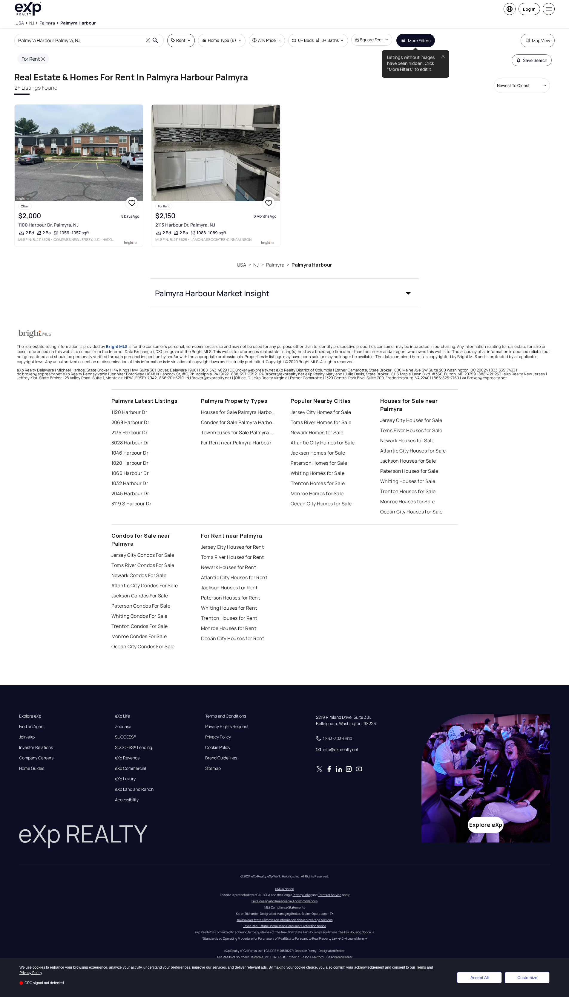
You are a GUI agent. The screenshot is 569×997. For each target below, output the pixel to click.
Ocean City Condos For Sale (143, 646)
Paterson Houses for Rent (230, 597)
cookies (39, 967)
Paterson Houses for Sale (409, 471)
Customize (527, 977)
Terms (421, 967)
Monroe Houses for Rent (229, 628)
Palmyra (275, 265)
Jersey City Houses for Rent (232, 547)
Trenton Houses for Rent (229, 618)
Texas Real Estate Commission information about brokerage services (284, 920)
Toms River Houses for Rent (232, 557)
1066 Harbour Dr (130, 473)
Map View (541, 40)
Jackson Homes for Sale (318, 452)
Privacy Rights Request (227, 726)
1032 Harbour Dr (129, 483)
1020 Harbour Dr (130, 463)
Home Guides (31, 768)
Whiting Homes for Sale (318, 473)
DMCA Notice (284, 889)
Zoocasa (123, 726)
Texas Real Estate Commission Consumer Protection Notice (284, 926)
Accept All (479, 977)
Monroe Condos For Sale (139, 636)
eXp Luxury (125, 779)
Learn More (356, 938)
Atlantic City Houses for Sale (413, 450)
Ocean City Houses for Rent (232, 638)
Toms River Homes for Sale (321, 422)
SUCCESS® (125, 737)
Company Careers (36, 758)
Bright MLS (117, 346)
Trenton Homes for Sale (318, 483)
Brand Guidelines (221, 758)
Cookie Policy (217, 747)
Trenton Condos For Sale (139, 626)
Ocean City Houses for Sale (411, 511)
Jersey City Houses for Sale (411, 420)
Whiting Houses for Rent (229, 608)
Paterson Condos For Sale (141, 606)
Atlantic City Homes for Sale (323, 442)
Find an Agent (32, 726)
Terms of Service (329, 895)
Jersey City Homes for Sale (321, 412)
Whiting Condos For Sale (139, 616)
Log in (529, 9)
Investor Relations (36, 747)
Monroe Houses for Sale (407, 501)
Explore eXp (30, 716)
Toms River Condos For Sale (142, 565)
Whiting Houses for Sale (407, 481)
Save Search (535, 60)
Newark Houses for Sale (407, 440)
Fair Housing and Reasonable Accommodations (284, 901)
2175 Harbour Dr (129, 432)
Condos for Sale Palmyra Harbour (238, 422)
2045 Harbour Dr (130, 493)
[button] (284, 293)
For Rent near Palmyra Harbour (236, 442)
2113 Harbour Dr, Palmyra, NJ (185, 225)
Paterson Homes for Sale (319, 463)
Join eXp (27, 737)
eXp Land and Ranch (134, 789)
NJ (256, 265)
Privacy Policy (218, 737)
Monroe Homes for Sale (317, 493)
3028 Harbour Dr (130, 442)
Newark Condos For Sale (139, 575)
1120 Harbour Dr (129, 412)
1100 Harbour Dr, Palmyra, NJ (48, 225)
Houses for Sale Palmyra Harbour (238, 412)
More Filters (419, 40)
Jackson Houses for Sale (408, 461)
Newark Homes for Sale (317, 432)
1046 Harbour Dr (130, 452)
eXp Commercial (130, 768)
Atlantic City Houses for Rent (234, 577)
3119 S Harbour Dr (131, 503)
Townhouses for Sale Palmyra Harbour (238, 432)
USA (241, 265)
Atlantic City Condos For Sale (144, 585)
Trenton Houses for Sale (408, 491)
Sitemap (213, 768)
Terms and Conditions (225, 716)
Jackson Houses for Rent (229, 587)
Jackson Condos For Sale (139, 595)
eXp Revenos (127, 758)
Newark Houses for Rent (228, 567)
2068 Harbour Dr (130, 422)
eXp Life (122, 716)
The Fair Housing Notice (354, 932)
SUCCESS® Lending (133, 747)
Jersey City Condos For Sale (142, 555)
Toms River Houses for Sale (411, 430)
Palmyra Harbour (312, 265)
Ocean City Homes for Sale (321, 503)
